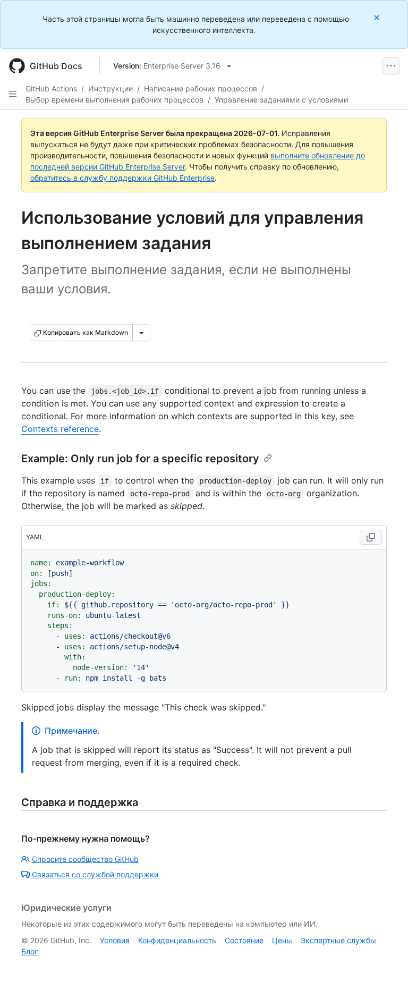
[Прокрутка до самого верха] (384, 967)
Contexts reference (60, 428)
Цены (282, 940)
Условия (115, 940)
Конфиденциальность (177, 940)
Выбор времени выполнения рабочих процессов (114, 99)
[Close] (377, 17)
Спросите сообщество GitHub (85, 858)
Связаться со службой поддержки (95, 874)
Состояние (244, 940)
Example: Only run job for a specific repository (140, 458)
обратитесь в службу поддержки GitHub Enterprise (122, 177)
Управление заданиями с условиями (281, 99)
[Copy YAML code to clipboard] (371, 537)
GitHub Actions (51, 88)
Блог (29, 951)
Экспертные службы (338, 940)
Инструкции (110, 88)
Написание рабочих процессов (200, 88)
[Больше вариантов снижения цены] (141, 332)
